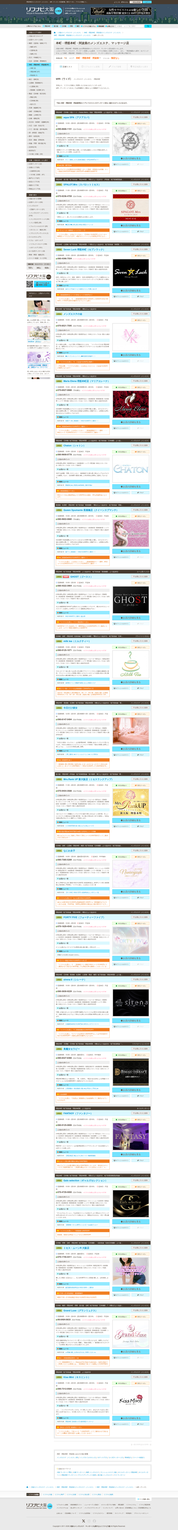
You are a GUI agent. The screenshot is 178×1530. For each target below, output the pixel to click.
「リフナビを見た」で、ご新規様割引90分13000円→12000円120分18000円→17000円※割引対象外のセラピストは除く (82, 300)
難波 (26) (33, 97)
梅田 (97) (33, 47)
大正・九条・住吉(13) (36, 125)
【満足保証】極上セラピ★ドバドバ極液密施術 (80, 1155)
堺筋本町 (47, 26)
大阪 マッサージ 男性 (64, 1472)
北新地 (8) (33, 50)
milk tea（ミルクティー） (74, 641)
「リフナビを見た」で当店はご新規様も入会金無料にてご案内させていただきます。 (82, 1099)
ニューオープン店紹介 (91, 1504)
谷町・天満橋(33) (35, 111)
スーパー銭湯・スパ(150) (38, 258)
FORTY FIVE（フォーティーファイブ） (81, 917)
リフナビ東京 (96, 1494)
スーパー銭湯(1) (139, 1457)
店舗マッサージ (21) (37, 209)
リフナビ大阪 (47, 1494)
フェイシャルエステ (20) (39, 226)
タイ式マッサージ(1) (116, 1457)
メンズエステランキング (92, 1508)
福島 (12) (33, 54)
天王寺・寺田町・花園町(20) (39, 122)
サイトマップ (119, 1513)
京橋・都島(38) (34, 118)
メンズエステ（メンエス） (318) (39, 214)
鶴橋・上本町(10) (35, 115)
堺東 (71, 26)
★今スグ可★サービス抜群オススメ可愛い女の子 (81, 289)
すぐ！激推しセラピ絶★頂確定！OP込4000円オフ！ (82, 159)
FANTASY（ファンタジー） (75, 1113)
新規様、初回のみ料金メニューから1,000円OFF (74, 1235)
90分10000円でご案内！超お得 (75, 616)
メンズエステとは (62, 1508)
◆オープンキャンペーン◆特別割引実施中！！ (80, 356)
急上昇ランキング (76, 1508)
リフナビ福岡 (108, 1494)
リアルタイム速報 (62, 1504)
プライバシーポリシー (141, 1513)
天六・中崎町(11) (35, 57)
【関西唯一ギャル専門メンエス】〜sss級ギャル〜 (81, 1225)
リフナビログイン (98, 1513)
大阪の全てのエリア (36, 36)
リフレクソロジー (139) (38, 244)
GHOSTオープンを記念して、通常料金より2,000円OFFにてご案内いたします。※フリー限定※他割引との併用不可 (82, 627)
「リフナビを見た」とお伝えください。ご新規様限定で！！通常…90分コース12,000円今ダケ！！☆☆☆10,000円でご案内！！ (82, 562)
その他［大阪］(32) (36, 154)
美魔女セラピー (68, 1049)
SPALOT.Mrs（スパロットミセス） (79, 184)
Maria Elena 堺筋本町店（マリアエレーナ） (83, 381)
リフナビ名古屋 (83, 1494)
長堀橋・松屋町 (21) (37, 90)
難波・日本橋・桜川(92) (37, 93)
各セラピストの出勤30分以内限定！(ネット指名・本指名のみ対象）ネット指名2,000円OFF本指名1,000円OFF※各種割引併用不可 (82, 170)
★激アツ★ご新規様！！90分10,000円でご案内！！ (82, 421)
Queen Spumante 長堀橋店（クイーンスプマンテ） (88, 510)
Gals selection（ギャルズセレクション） (82, 1180)
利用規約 (129, 1513)
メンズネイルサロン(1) (88, 1457)
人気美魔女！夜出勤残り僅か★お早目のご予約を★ (81, 1088)
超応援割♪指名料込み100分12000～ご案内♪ (79, 1287)
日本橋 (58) (34, 100)
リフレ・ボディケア (36, 240)
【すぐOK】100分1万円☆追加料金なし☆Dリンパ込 (82, 892)
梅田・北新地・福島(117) (38, 43)
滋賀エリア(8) (34, 185)
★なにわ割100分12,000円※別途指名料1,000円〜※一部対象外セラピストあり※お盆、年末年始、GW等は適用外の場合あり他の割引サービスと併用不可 (82, 903)
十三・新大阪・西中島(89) (38, 129)
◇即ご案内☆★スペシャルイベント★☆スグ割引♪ (81, 754)
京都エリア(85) (34, 167)
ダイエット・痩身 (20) (38, 229)
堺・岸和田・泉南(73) (36, 132)
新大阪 (56, 26)
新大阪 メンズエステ (105, 1475)
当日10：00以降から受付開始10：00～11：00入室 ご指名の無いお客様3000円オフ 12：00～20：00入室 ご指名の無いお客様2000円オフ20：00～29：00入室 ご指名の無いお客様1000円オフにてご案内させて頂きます (82, 694)
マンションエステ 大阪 (109, 1472)
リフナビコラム (131, 1504)
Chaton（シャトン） (71, 445)
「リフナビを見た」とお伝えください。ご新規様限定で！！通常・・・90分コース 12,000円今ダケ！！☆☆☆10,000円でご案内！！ (82, 431)
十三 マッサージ (119, 1475)
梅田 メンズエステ (92, 1472)
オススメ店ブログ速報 (108, 1504)
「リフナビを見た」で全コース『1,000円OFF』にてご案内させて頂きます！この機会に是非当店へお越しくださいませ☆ (82, 1432)
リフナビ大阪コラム (89, 26)
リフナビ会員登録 (84, 1513)
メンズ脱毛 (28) (35, 222)
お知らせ (59, 1513)
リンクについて (108, 1508)
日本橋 (64, 26)
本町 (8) (33, 68)
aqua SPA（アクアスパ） (74, 117)
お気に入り (110, 26)
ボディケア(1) (102, 1457)
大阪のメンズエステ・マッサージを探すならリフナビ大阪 (90, 1526)
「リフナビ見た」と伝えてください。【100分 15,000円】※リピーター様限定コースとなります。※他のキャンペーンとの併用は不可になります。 (82, 235)
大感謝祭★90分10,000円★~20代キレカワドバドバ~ (82, 1024)
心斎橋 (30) (34, 86)
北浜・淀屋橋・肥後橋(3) (38, 61)
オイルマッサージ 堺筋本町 (127, 1472)
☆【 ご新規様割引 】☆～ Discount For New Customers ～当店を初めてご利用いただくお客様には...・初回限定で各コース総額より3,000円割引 (82, 1363)
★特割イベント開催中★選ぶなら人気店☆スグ (80, 683)
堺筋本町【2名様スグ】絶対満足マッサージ (79, 1421)
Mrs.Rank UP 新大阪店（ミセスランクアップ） (85, 779)
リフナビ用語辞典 (144, 1504)
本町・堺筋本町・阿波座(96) (39, 64)
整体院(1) (128, 1457)
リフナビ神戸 (59, 1494)
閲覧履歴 (101, 26)
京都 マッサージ (79, 1472)
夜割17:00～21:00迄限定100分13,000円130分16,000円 (76, 1297)
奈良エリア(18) (34, 181)
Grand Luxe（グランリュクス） (77, 1310)
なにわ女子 (66, 850)
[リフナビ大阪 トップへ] (44, 11)
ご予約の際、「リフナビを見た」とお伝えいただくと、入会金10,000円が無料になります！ (82, 367)
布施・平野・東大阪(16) (37, 143)
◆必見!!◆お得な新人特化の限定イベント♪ (79, 224)
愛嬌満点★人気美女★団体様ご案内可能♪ (78, 485)
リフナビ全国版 (34, 1494)
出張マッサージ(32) (36, 39)
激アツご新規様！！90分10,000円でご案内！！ (80, 552)
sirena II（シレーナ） (71, 979)
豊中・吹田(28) (34, 136)
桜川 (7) (33, 104)
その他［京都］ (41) (37, 174)
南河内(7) (32, 150)
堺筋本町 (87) (35, 71)
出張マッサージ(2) (35, 164)
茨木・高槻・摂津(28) (36, 140)
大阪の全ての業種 (35, 198)
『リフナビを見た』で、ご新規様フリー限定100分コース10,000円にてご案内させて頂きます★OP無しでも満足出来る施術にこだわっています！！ (82, 965)
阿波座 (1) (33, 75)
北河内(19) (32, 147)
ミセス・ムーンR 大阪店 (73, 1248)
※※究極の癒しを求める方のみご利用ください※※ (80, 1352)
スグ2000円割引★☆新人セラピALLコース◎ (79, 826)
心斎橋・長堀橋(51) (36, 83)
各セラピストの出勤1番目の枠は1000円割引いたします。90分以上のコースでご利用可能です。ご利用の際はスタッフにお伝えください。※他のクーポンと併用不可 (82, 1166)
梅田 (78, 26)
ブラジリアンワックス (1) (39, 233)
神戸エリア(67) (34, 178)
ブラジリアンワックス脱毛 (87, 1475)
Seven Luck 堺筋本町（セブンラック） (81, 249)
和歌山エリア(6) (34, 189)
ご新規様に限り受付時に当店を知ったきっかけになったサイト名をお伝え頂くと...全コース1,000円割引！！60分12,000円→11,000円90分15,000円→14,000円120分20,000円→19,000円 (82, 765)
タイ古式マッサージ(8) (37, 251)
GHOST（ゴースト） (75, 576)
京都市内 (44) (35, 171)
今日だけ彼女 (67, 707)
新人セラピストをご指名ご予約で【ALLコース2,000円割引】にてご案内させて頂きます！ (82, 836)
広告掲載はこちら (131, 1508)
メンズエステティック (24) (39, 219)
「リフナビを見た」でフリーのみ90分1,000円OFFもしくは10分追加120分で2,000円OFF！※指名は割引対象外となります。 (82, 1035)
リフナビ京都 (71, 1494)
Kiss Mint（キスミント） (73, 1377)
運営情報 (109, 1513)
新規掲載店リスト (76, 1504)
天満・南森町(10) (35, 108)
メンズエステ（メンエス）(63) (67, 1457)
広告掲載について (70, 1513)
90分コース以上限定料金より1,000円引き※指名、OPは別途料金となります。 (82, 496)
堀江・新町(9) (34, 79)
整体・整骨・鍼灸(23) (36, 254)
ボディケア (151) (36, 247)
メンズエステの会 (69, 314)
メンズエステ (33, 205)
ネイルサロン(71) (35, 237)
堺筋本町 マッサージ (69, 1475)
